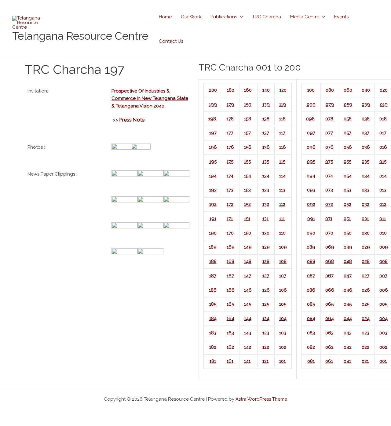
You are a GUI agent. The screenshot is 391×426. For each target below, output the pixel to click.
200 (213, 90)
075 (329, 161)
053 (347, 190)
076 (329, 147)
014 (383, 176)
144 (247, 318)
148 (247, 261)
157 (247, 133)
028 (366, 261)
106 (283, 290)
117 (282, 133)
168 (230, 261)
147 (247, 276)
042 (348, 347)
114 (282, 176)
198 (212, 119)
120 (283, 90)
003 (383, 333)
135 (265, 161)
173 (230, 190)
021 (365, 361)
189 (213, 247)
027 (365, 276)
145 (247, 304)
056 (348, 147)
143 (247, 333)
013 (382, 190)
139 (266, 104)
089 (311, 247)
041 (347, 361)
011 (382, 218)
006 (383, 290)
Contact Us (171, 41)
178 (230, 119)
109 (283, 247)
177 (230, 133)
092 (311, 204)
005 (383, 304)
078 (329, 119)
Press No (129, 120)
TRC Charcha (266, 17)
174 (230, 176)
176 (230, 147)
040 (366, 90)
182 (212, 347)
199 (213, 104)
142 (247, 347)
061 (329, 361)
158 (247, 119)
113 (282, 190)
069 (329, 247)
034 (366, 176)
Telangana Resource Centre (80, 36)
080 (330, 90)
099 (311, 104)
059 (348, 104)
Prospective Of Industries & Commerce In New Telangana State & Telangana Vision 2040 (149, 98)
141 (247, 361)
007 (383, 276)
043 (348, 333)
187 (212, 276)
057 (347, 133)
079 (330, 104)
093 (311, 190)
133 (265, 190)
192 (213, 204)
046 (348, 290)
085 (311, 304)
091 (311, 218)
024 (366, 318)
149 (248, 247)
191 (213, 218)
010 (383, 233)
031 (365, 218)
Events (341, 17)
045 (348, 304)
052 (347, 204)
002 (383, 347)
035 (365, 161)
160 (248, 90)
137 (265, 133)
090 (311, 233)
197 (213, 133)
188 (213, 261)
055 (347, 161)
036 (366, 147)
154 (247, 176)
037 (365, 133)
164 (230, 318)
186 (213, 290)
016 (383, 147)
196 (213, 147)
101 (282, 361)
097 (311, 133)
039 (366, 104)
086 (311, 290)
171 (230, 218)
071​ (328, 218)
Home (165, 17)
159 (247, 104)
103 (282, 333)
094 (311, 176)
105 (282, 304)
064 (329, 318)
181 (213, 361)
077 (329, 133)
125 (265, 304)
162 (230, 347)
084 (311, 318)
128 (265, 261)
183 (212, 333)
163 (230, 333)
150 (247, 233)
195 (213, 161)
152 (247, 204)
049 (348, 247)
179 (230, 104)
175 (230, 161)
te (142, 120)
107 (282, 276)
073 (329, 190)
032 (365, 204)
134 (265, 176)
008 (383, 261)
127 (265, 276)
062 (329, 347)
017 (382, 133)
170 (230, 233)
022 (365, 347)
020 (384, 90)
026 (366, 290)
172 (230, 204)
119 (282, 104)
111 (282, 218)
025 (365, 304)
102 (282, 347)
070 (329, 233)
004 (383, 318)
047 (348, 276)
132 (265, 204)
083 (311, 333)
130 (265, 233)
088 (311, 261)
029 (366, 247)
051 (347, 218)
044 (348, 318)
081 (311, 361)
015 (382, 161)
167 (230, 276)
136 (266, 147)
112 (282, 204)
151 (247, 218)
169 (231, 247)
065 (329, 304)
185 (212, 304)
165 (230, 304)
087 (311, 276)
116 (282, 147)
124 (265, 318)
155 (247, 161)
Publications (223, 17)
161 (230, 361)
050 (348, 233)
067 (329, 276)
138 (265, 119)
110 (282, 233)
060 (348, 90)
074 (329, 176)
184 (213, 318)
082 (311, 347)
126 (266, 290)
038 (366, 119)
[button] (240, 17)
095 (311, 161)
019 (384, 104)
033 (365, 190)
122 (265, 347)
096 (311, 147)
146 (248, 290)
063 (329, 333)
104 (283, 318)
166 (231, 290)
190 (213, 233)
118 (282, 119)
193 (213, 190)
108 (283, 261)
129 (266, 247)
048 (348, 261)
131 (265, 218)
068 (329, 261)
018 (383, 119)
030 (366, 233)
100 (311, 90)
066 (329, 290)
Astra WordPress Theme (261, 399)
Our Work (191, 17)
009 (383, 247)
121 (265, 361)
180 (230, 90)
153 (247, 190)
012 (382, 204)
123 (265, 333)
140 (266, 90)
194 (213, 176)
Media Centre (304, 17)
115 (282, 161)
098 (310, 119)
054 (348, 176)
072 (329, 204)
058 (348, 119)
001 (383, 361)
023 (365, 333)
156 (247, 147)
